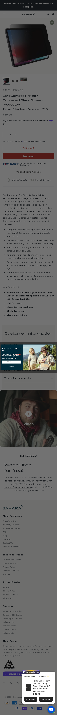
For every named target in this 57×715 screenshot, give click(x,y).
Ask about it (45, 699)
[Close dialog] (55, 346)
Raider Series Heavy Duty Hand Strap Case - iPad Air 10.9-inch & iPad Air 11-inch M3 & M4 (42, 686)
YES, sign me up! (11, 362)
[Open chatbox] (51, 709)
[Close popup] (52, 674)
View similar (30, 699)
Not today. (11, 366)
